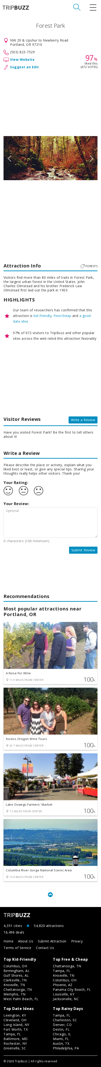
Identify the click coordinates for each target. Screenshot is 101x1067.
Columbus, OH (15, 966)
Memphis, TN (15, 994)
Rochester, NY (15, 1043)
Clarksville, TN (15, 980)
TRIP (15, 7)
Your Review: (16, 503)
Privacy (77, 941)
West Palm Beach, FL (21, 999)
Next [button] (91, 158)
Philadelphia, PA (66, 1048)
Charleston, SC (65, 1020)
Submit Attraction (52, 941)
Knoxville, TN (14, 985)
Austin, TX (61, 1043)
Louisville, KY (63, 994)
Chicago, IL (62, 1034)
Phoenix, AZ (63, 985)
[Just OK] (23, 490)
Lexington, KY (15, 1015)
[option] (50, 158)
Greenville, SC (15, 1048)
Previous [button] (9, 158)
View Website (22, 59)
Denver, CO (62, 1024)
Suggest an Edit (24, 67)
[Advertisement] (50, 102)
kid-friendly (42, 315)
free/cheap (62, 315)
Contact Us (45, 947)
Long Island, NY (16, 1024)
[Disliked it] (38, 490)
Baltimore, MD (16, 1039)
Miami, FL (61, 1039)
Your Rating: (16, 482)
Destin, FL (61, 1029)
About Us (25, 941)
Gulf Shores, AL (16, 975)
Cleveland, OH (15, 1020)
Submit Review (83, 550)
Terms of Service (17, 947)
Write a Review (83, 420)
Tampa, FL (61, 970)
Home (8, 941)
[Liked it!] (8, 490)
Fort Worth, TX (16, 1029)
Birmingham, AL (17, 970)
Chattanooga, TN (18, 989)
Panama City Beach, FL (72, 989)
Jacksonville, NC (66, 999)
